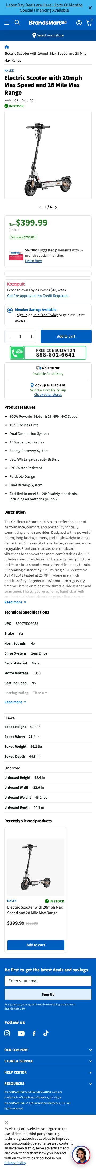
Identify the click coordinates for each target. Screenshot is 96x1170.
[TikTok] (45, 1033)
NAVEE (9, 70)
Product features (19, 407)
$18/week (58, 290)
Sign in (22, 315)
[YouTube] (21, 1033)
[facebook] (34, 1033)
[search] (17, 23)
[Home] (6, 46)
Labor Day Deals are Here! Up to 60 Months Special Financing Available (44, 7)
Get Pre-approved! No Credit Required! (38, 295)
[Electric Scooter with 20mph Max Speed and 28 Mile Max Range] (35, 867)
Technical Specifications (26, 612)
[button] (81, 1155)
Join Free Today (45, 315)
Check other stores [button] (48, 394)
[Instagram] (7, 1033)
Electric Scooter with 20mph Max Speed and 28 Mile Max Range (35, 910)
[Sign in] (79, 22)
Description (14, 512)
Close (90, 7)
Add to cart (66, 336)
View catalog (7, 23)
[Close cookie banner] (7, 1122)
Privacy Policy (15, 1163)
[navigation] (55, 207)
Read (13, 602)
